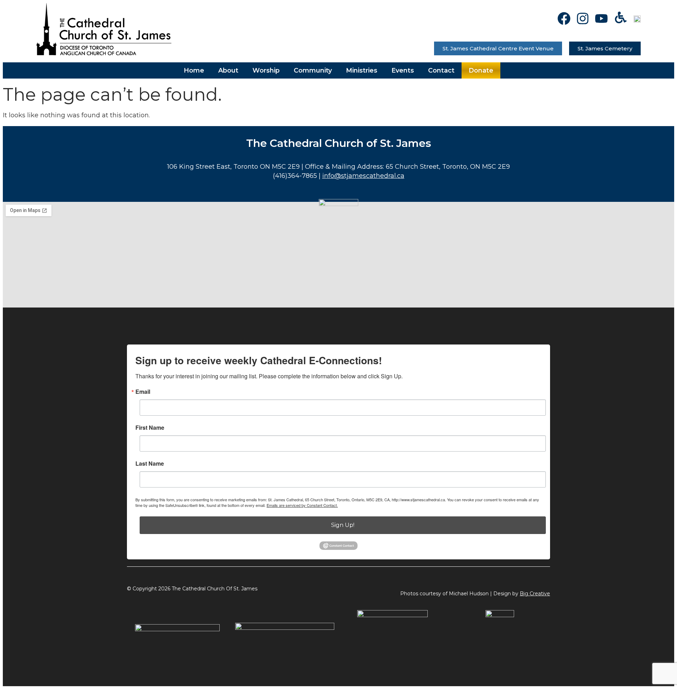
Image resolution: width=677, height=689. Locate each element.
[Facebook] (564, 18)
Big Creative (535, 593)
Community (313, 70)
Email (142, 392)
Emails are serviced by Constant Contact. (302, 505)
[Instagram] (582, 18)
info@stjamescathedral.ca (363, 176)
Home (194, 70)
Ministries (361, 70)
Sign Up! (342, 525)
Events (402, 70)
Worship (266, 70)
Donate (481, 70)
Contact (441, 70)
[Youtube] (601, 18)
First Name (149, 427)
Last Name (149, 463)
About (228, 70)
